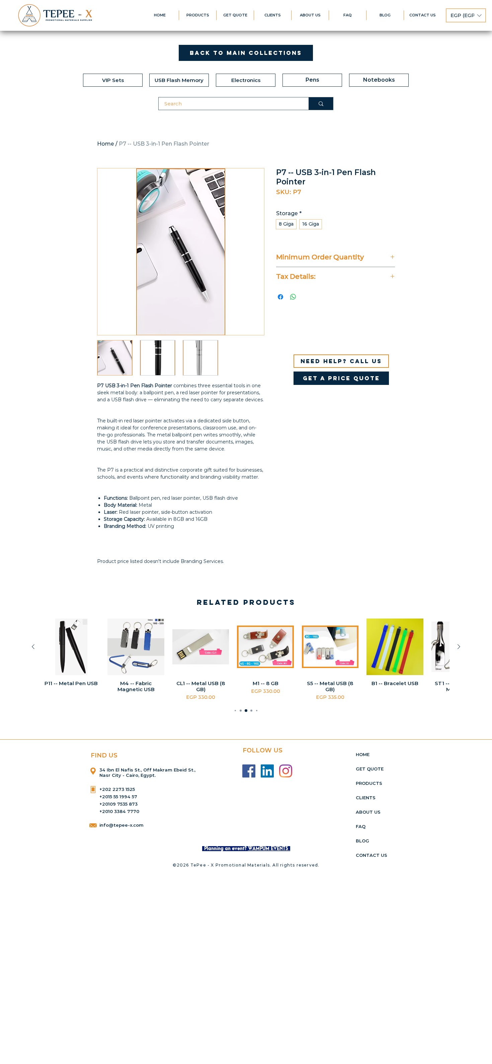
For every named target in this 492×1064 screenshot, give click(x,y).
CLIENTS (366, 797)
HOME (363, 754)
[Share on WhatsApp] (293, 297)
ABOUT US (368, 812)
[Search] (321, 103)
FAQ (360, 826)
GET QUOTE (370, 768)
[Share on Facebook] (280, 297)
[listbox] (466, 15)
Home (105, 144)
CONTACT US (371, 855)
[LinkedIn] (267, 770)
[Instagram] (285, 770)
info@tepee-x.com (121, 825)
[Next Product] (459, 647)
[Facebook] (248, 770)
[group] (246, 659)
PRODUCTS (369, 783)
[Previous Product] (33, 647)
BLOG (362, 840)
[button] (466, 15)
